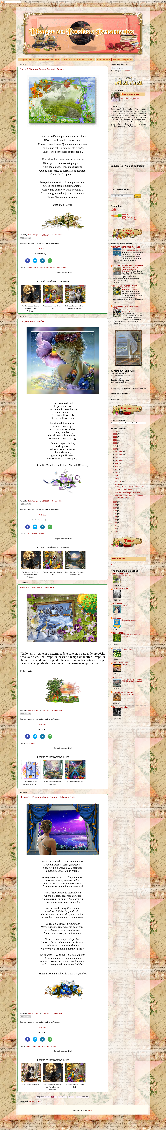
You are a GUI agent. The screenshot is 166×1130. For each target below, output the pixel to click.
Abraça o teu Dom (128, 694)
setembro (118, 460)
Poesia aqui (117, 677)
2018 (115, 505)
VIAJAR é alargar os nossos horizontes (128, 265)
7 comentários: (57, 1013)
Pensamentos (103, 60)
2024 (115, 437)
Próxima (85, 1097)
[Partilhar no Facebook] (27, 238)
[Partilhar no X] (25, 238)
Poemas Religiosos (122, 60)
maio (117, 472)
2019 (115, 502)
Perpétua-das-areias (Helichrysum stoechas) (130, 289)
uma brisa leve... (127, 576)
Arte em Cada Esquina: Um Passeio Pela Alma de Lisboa (131, 311)
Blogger (89, 1110)
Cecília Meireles (31, 534)
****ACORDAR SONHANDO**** (124, 692)
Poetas (91, 60)
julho (117, 466)
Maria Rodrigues (131, 94)
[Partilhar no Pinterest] (29, 238)
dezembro (119, 451)
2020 (115, 449)
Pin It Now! (42, 249)
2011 (115, 526)
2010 (115, 529)
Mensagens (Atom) (35, 1101)
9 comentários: (57, 710)
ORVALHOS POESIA (120, 574)
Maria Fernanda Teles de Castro (37, 1046)
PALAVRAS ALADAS (120, 589)
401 (78, 1097)
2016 (115, 511)
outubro (118, 457)
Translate (127, 71)
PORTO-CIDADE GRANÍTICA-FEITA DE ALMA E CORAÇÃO (132, 680)
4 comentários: (57, 235)
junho (117, 469)
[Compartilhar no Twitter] (35, 260)
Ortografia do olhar (120, 707)
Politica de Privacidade (48, 60)
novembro (119, 454)
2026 (115, 431)
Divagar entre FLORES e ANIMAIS (126, 286)
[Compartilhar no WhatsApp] (50, 260)
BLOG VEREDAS (119, 633)
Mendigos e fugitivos (128, 709)
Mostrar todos (142, 325)
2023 (115, 440)
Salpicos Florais (127, 650)
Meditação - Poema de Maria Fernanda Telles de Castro (48, 797)
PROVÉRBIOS (118, 558)
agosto (117, 463)
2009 (115, 532)
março (117, 478)
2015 (115, 514)
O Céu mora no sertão (129, 620)
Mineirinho (117, 618)
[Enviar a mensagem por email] (21, 238)
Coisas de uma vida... (121, 663)
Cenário (124, 605)
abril (116, 475)
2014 (115, 517)
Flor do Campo (118, 648)
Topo (160, 1126)
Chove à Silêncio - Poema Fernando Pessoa (42, 69)
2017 (115, 508)
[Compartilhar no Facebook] (27, 260)
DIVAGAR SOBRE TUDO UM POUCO (126, 247)
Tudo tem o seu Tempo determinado (38, 587)
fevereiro (118, 481)
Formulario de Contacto (73, 60)
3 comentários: (57, 501)
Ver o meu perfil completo (130, 98)
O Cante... (125, 664)
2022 (115, 443)
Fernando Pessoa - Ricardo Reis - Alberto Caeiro (43, 267)
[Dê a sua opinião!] (23, 238)
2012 (115, 523)
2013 (115, 520)
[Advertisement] (128, 147)
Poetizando (117, 603)
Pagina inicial (27, 60)
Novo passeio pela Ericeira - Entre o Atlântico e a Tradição (132, 250)
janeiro (117, 484)
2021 (115, 446)
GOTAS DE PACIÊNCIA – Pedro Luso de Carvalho (132, 636)
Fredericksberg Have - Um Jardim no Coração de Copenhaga (130, 269)
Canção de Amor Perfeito (32, 321)
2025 (115, 434)
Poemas (64, 267)
